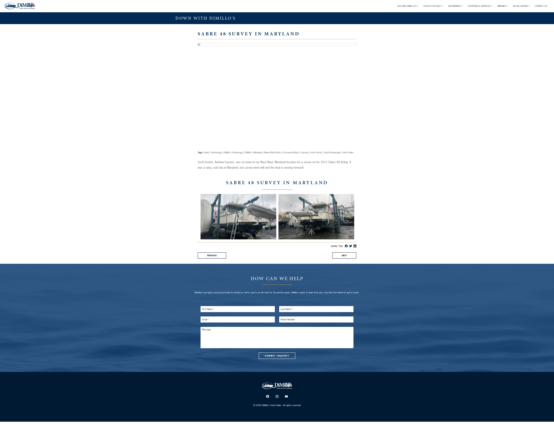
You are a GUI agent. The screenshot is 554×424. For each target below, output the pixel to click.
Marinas (502, 6)
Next (344, 255)
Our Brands (454, 6)
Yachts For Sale (432, 6)
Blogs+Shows (520, 6)
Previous (212, 255)
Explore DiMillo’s (407, 6)
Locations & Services (479, 6)
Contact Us (541, 6)
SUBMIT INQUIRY (277, 355)
